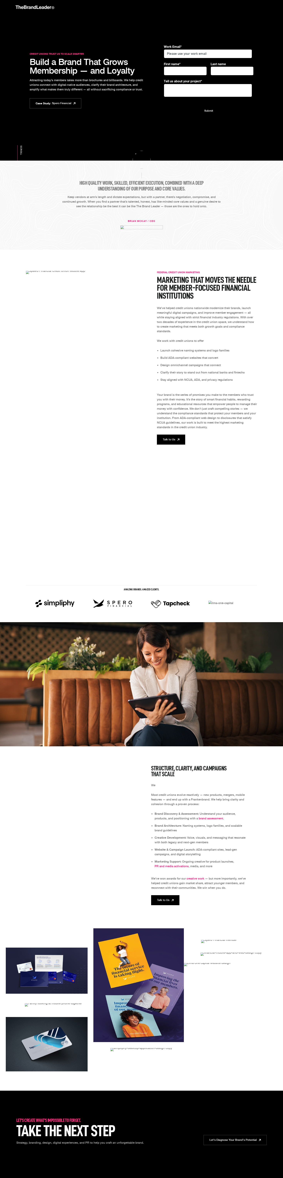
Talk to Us (169, 439)
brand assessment (211, 818)
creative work (195, 878)
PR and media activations (172, 866)
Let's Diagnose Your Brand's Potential (233, 1139)
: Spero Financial (53, 103)
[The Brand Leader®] (34, 7)
